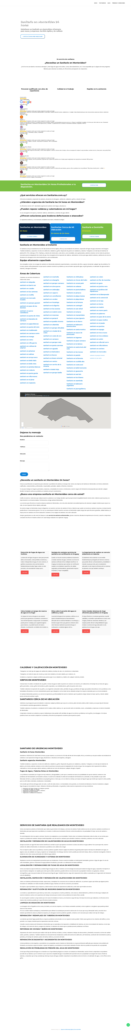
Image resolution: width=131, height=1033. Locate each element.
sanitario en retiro (26, 340)
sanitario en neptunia (27, 383)
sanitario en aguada (50, 349)
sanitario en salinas (27, 354)
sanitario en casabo (27, 288)
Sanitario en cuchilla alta (75, 361)
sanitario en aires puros (51, 286)
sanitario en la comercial (99, 298)
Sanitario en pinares (74, 293)
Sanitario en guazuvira (75, 371)
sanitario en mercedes (98, 352)
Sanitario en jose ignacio (76, 318)
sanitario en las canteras (29, 292)
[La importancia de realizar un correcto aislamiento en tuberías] (96, 536)
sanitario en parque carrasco (53, 283)
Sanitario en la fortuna (75, 302)
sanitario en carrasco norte (29, 333)
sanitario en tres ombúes (99, 336)
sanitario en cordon (50, 299)
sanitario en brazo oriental (52, 358)
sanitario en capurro (50, 293)
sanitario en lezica (96, 304)
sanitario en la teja (96, 301)
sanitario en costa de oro (52, 336)
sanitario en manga (27, 336)
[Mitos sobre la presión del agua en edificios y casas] (65, 595)
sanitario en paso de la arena (100, 317)
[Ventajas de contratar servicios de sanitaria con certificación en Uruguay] (65, 536)
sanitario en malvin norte (52, 312)
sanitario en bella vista (28, 364)
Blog (109, 3)
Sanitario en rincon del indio (77, 280)
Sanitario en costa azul (75, 365)
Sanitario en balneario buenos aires (74, 325)
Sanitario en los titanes (75, 377)
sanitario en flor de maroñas (100, 280)
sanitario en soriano (97, 349)
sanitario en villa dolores (99, 345)
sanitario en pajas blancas (29, 324)
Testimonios (102, 3)
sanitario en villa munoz (28, 376)
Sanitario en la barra (74, 312)
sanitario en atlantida (51, 325)
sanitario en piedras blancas (30, 367)
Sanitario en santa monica (76, 329)
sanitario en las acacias (51, 309)
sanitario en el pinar (27, 380)
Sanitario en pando (73, 355)
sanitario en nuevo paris (98, 310)
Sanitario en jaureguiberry (76, 389)
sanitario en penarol (50, 318)
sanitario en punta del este (29, 327)
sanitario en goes (96, 283)
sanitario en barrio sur (28, 285)
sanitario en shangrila (51, 280)
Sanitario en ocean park (75, 283)
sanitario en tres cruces (98, 333)
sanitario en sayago (97, 329)
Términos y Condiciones (118, 3)
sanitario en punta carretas (53, 345)
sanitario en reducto (27, 370)
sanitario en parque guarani (30, 303)
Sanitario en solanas (74, 286)
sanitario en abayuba (27, 282)
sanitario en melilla (27, 295)
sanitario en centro (50, 361)
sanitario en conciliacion (52, 296)
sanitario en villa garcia (28, 343)
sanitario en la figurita (51, 305)
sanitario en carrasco (50, 339)
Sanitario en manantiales (76, 315)
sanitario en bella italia (28, 360)
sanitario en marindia (51, 277)
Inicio (95, 3)
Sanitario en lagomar (74, 337)
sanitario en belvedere (51, 352)
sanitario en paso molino (99, 320)
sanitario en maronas (51, 315)
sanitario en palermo (97, 313)
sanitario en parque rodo (52, 342)
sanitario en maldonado (28, 330)
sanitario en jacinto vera (98, 286)
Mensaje (22, 461)
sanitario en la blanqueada (99, 294)
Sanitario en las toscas (75, 352)
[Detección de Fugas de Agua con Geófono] (35, 536)
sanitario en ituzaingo (51, 302)
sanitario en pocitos (97, 326)
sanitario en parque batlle (52, 372)
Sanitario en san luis (74, 374)
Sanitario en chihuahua (75, 277)
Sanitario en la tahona (74, 344)
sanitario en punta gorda (29, 373)
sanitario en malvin (97, 307)
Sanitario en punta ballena (76, 290)
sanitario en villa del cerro (99, 342)
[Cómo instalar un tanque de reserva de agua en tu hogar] (35, 595)
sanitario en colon (96, 277)
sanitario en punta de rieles (30, 316)
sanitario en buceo (50, 355)
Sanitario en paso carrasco (76, 341)
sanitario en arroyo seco (28, 357)
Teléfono (22, 446)
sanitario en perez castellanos (26, 311)
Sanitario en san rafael (75, 309)
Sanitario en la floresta (75, 358)
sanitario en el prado (97, 323)
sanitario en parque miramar (97, 355)
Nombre (22, 439)
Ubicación (23, 453)
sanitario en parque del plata (53, 328)
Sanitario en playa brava (75, 299)
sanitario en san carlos (96, 358)
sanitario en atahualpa (51, 290)
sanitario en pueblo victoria (53, 321)
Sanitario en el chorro (74, 321)
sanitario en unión (96, 339)
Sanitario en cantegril (74, 305)
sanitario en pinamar (27, 351)
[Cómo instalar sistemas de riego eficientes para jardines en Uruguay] (96, 595)
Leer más (24, 572)
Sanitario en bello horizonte (77, 368)
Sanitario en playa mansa (76, 296)
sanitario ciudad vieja (51, 369)
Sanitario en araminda (75, 381)
